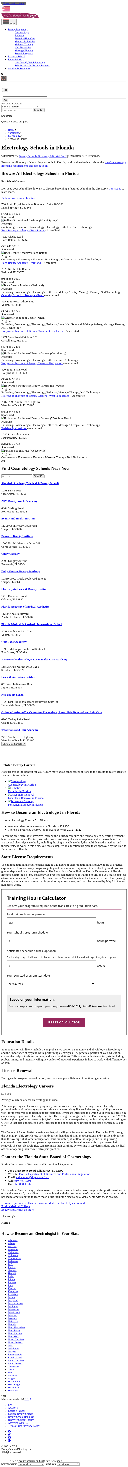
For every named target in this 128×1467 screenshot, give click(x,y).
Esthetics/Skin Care (25, 38)
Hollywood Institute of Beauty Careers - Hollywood (32, 363)
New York (13, 1336)
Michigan (13, 1306)
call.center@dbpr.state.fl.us (32, 1177)
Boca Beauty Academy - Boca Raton (23, 230)
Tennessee (13, 1366)
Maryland (13, 1300)
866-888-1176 (22, 1184)
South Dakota (15, 1363)
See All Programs (24, 53)
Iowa (10, 1285)
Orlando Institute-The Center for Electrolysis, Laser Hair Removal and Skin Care (51, 712)
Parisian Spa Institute (14, 428)
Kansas (12, 1288)
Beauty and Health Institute (18, 518)
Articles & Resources (19, 68)
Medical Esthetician (25, 41)
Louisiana (13, 1294)
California (13, 1252)
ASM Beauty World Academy (19, 501)
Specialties (13, 132)
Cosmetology (22, 32)
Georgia (12, 1270)
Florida (12, 1267)
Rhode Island (15, 1357)
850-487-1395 (22, 1180)
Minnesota (13, 1309)
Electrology (14, 135)
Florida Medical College (15, 1206)
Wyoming (13, 1390)
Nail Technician (23, 47)
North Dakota (15, 1342)
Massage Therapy (24, 50)
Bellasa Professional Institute (18, 198)
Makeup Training (24, 44)
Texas (11, 1369)
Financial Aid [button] (15, 59)
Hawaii (12, 1273)
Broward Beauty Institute (17, 536)
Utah (10, 1372)
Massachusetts (15, 1303)
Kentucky (13, 1291)
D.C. (10, 1264)
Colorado (13, 1255)
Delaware (13, 1261)
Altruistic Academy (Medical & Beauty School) (30, 483)
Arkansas (13, 1249)
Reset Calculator (64, 1022)
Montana (12, 1318)
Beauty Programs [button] (17, 29)
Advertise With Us (18, 1422)
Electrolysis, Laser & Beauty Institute (24, 589)
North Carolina (16, 1339)
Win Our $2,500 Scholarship (30, 62)
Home (11, 129)
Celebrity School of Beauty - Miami (22, 295)
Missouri (12, 1315)
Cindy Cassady (10, 553)
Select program (9, 1463)
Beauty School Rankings (21, 1416)
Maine (11, 1297)
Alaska (11, 1243)
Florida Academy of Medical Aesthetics (25, 606)
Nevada (12, 1324)
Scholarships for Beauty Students (32, 65)
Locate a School (16, 56)
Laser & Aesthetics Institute (18, 677)
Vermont (12, 1375)
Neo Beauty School (12, 694)
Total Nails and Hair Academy (19, 729)
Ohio (10, 1345)
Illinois (11, 1279)
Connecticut (14, 1258)
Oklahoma (13, 1348)
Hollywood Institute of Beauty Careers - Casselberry (32, 331)
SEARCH (38, 110)
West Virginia (15, 1384)
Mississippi (14, 1312)
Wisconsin (13, 1387)
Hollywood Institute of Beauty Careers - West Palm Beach (35, 395)
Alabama (13, 1240)
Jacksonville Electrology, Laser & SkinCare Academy (34, 659)
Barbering (20, 35)
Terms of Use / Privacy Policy (24, 1425)
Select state (50, 1463)
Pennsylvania (15, 1354)
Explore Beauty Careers (20, 1413)
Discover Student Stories (21, 1419)
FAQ (10, 1404)
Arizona (12, 1246)
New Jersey (14, 1330)
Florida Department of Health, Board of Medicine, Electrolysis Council (43, 1203)
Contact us (115, 188)
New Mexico (15, 1333)
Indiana (12, 1282)
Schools (13, 744)
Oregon (12, 1351)
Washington (14, 1381)
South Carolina (16, 1360)
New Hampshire (16, 1327)
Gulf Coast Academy (14, 641)
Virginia (12, 1378)
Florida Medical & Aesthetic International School (31, 624)
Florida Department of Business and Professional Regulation (54, 1174)
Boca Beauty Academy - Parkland (21, 262)
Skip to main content (13, 3)
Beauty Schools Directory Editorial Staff (42, 156)
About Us (13, 1407)
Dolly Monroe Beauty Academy (20, 571)
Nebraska (13, 1321)
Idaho (11, 1276)
